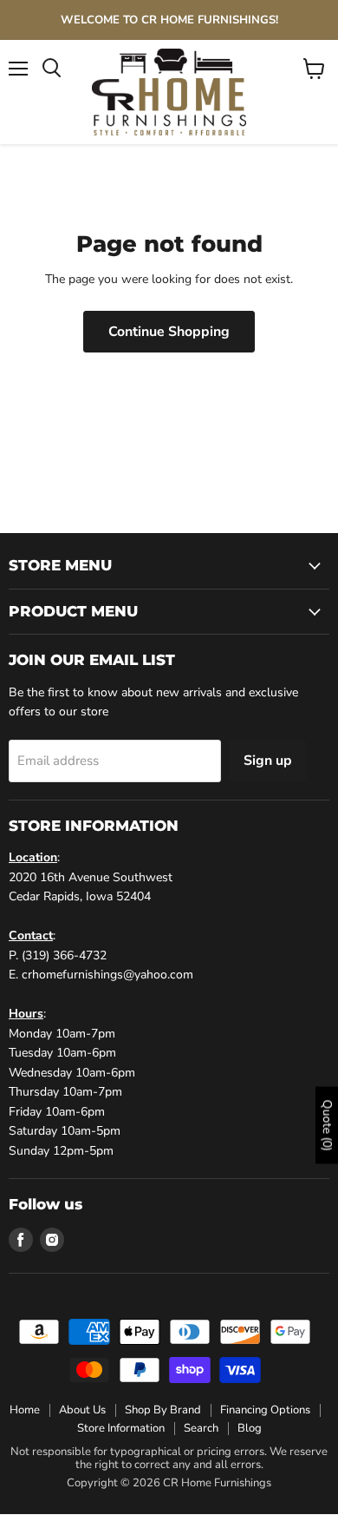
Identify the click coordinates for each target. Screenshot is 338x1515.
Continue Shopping (169, 331)
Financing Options (265, 1410)
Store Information (121, 1428)
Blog (249, 1428)
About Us (82, 1410)
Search (201, 1428)
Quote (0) (327, 1124)
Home (25, 1410)
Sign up (268, 760)
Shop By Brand (163, 1410)
